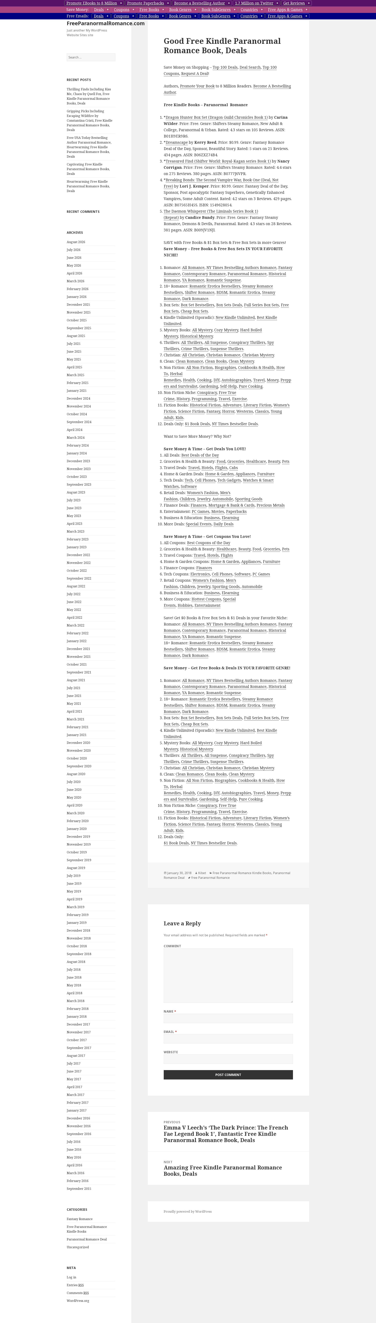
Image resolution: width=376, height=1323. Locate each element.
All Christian (193, 355)
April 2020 (74, 805)
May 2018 (74, 985)
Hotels (207, 467)
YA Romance (193, 280)
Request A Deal (194, 73)
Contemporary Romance (204, 273)
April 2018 (74, 993)
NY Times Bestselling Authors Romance (241, 267)
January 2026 (77, 297)
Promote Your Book (197, 86)
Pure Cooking (251, 386)
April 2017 (74, 1087)
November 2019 (79, 844)
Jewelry (203, 499)
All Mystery (202, 330)
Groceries (235, 461)
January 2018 (77, 1016)
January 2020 (77, 829)
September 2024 (79, 422)
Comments (78, 1293)
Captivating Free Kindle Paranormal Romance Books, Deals (88, 169)
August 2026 (76, 242)
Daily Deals (223, 524)
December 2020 (78, 743)
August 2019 (76, 868)
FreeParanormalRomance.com (106, 23)
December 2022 (78, 555)
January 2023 (77, 547)
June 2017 (74, 1071)
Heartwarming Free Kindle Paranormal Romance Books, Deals (88, 186)
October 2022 (77, 570)
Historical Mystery (196, 336)
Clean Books (216, 361)
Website (171, 1052)
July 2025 (73, 344)
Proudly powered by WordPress (188, 1211)
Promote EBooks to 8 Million (91, 3)
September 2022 (79, 578)
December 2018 (78, 930)
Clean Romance (189, 361)
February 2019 (78, 915)
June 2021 (74, 696)
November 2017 (79, 1032)
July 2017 (73, 1063)
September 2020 (79, 766)
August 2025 (76, 336)
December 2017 (78, 1024)
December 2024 (78, 398)
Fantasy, (213, 411)
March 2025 (75, 375)
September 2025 (79, 328)
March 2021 (75, 719)
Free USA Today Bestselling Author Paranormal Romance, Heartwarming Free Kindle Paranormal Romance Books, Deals (89, 147)
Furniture (266, 473)
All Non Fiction (199, 367)
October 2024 (77, 414)
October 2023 (77, 477)
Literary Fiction (257, 405)
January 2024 (77, 453)
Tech (189, 480)
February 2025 (78, 383)
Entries (75, 1285)
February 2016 (78, 1181)
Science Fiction (191, 411)
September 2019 (79, 860)
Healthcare (256, 461)
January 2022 (77, 641)
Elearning (230, 517)
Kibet (202, 873)
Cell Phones (205, 480)
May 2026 (74, 265)
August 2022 (76, 586)
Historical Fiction (205, 405)
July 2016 (73, 1142)
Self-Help (228, 386)
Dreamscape (177, 142)
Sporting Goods (248, 499)
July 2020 (73, 782)
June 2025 (74, 351)
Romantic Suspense (223, 280)
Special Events (199, 524)
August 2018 (76, 962)
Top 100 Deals (225, 67)
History (183, 398)
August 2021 (76, 680)
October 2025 (77, 320)
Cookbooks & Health (256, 367)
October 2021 (77, 664)
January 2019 (77, 922)
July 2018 (73, 969)
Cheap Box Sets (194, 311)
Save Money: (77, 9)
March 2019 (75, 907)
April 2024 (74, 430)
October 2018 (77, 946)
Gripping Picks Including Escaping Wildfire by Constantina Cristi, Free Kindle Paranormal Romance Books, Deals (89, 120)
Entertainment (207, 605)
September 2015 (79, 1188)
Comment (172, 946)
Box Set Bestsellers (197, 304)
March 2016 (75, 1173)
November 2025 (79, 312)
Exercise (239, 398)
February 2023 (78, 539)
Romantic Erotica (244, 292)
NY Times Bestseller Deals (235, 423)
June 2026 (74, 257)
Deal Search (250, 67)
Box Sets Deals (229, 304)
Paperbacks (236, 511)
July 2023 (73, 500)
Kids (179, 417)
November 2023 (79, 469)
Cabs (233, 467)
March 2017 (75, 1095)
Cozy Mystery (226, 330)
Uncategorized (78, 1247)
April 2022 (74, 617)
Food (221, 461)
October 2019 (77, 852)
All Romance (193, 267)
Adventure (232, 405)
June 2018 (74, 977)
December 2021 (78, 649)
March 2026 (75, 281)
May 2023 (74, 516)
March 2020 (75, 813)
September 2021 (79, 672)
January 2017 (77, 1110)
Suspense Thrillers (226, 348)
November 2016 (79, 1126)
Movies (217, 511)
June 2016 (74, 1149)
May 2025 (74, 359)
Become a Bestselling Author (199, 3)
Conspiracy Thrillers (247, 342)
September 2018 (79, 954)
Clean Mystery (241, 361)
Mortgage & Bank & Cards (231, 505)
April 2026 (74, 273)
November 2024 (79, 406)
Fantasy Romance (80, 1219)
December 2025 (78, 304)
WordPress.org (78, 1301)
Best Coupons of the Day (208, 542)
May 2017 (74, 1079)
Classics (262, 411)
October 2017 (77, 1040)
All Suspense (215, 342)
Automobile (222, 499)
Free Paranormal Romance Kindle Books (242, 873)
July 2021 (73, 688)
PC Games (200, 511)
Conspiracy (207, 392)
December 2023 (78, 461)
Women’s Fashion (202, 492)
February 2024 (78, 445)
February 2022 (78, 633)
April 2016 (74, 1165)
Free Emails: (78, 16)
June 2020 (74, 789)
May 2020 (74, 797)
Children (187, 499)
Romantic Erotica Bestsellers (214, 286)
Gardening (208, 386)
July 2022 (73, 594)
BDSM (221, 292)
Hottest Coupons (206, 599)
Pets (285, 461)
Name (170, 1011)
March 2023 (75, 531)
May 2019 (74, 891)
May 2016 (74, 1157)
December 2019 (78, 836)
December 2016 (78, 1118)
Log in (71, 1277)
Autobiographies (236, 380)
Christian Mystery (258, 355)
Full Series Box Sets (261, 304)
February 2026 (78, 289)
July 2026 (73, 250)
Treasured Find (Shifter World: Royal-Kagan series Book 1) (218, 161)
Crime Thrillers (194, 348)
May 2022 (74, 610)
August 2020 (76, 774)
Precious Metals (271, 505)
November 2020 (79, 750)
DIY (216, 380)
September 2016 (79, 1134)
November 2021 (79, 656)
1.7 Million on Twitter (254, 3)
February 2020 (78, 821)
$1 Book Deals (197, 423)
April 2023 (74, 523)
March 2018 (75, 1001)
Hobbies (185, 605)
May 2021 (74, 703)
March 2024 (75, 437)
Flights (221, 467)
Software (189, 486)
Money (272, 380)
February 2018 (78, 1009)
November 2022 (79, 563)
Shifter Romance (199, 292)
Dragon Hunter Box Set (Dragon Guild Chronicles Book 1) (217, 117)
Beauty (274, 461)
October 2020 (77, 758)
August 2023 (76, 492)
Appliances (245, 473)
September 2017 (79, 1048)
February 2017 (78, 1102)
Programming (204, 398)
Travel (259, 380)
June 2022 (74, 602)
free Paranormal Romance (210, 877)
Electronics (200, 574)
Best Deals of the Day (200, 455)
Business (212, 517)
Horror (228, 411)
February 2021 (78, 727)
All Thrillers (191, 342)
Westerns (244, 411)
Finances (198, 505)
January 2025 (77, 390)
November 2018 (79, 938)
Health (189, 380)
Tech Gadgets (229, 480)
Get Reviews (294, 3)
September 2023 (79, 484)
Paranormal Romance (247, 273)
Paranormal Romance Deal (87, 1239)
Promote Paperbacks (145, 3)
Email (170, 1032)
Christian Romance (223, 355)
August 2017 (76, 1055)
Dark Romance (195, 298)
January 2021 (77, 735)
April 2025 (74, 367)
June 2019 (74, 883)
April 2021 (74, 711)
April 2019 (74, 899)
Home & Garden (219, 473)
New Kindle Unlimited (235, 317)
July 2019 (73, 876)
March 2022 (75, 625)
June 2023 (74, 508)
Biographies (225, 367)
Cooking (204, 380)
